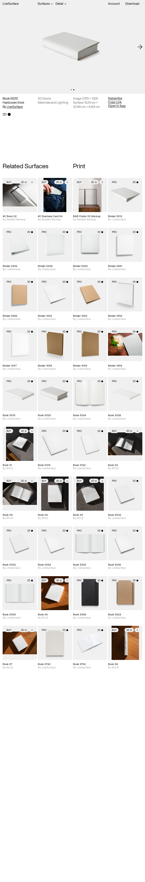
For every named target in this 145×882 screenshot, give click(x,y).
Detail (59, 4)
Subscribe (115, 98)
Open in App (117, 106)
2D (22, 182)
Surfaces (44, 4)
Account (114, 3)
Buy (9, 182)
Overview (62, 7)
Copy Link (115, 102)
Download (132, 3)
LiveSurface (11, 4)
